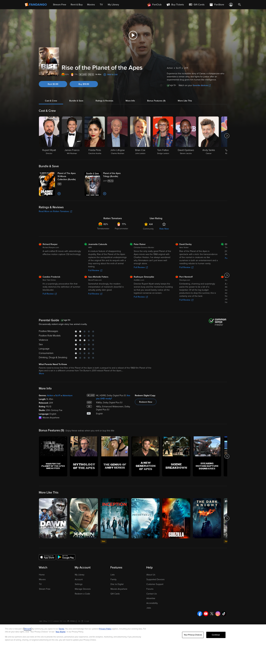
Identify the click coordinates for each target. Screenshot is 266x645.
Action (50, 395)
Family (114, 579)
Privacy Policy (105, 629)
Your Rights (60, 632)
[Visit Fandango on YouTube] (205, 613)
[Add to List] (59, 193)
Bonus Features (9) (156, 100)
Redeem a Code (82, 593)
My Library (79, 574)
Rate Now (164, 228)
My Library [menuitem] (113, 4)
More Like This (185, 100)
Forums (149, 589)
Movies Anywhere (119, 589)
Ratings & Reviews (104, 100)
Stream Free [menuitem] (59, 4)
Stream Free (44, 589)
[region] (133, 634)
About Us (150, 574)
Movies (42, 579)
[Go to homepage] (36, 4)
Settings (78, 584)
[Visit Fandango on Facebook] (199, 613)
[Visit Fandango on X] (211, 613)
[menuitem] (197, 4)
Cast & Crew (51, 100)
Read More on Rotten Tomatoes (54, 211)
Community (148, 228)
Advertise (150, 598)
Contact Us (151, 593)
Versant (27, 629)
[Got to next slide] (227, 135)
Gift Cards (115, 593)
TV (40, 584)
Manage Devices (83, 589)
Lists (113, 574)
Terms (61, 629)
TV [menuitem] (101, 4)
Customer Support (154, 584)
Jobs (148, 608)
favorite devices (200, 85)
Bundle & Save (76, 100)
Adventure (67, 395)
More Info (130, 100)
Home (42, 574)
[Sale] (114, 518)
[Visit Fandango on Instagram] (217, 613)
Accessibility (152, 603)
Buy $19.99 (84, 84)
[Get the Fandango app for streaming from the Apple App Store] (47, 557)
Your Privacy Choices (193, 635)
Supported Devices (155, 579)
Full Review (93, 270)
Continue (216, 635)
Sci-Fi (57, 395)
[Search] (240, 4)
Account (79, 579)
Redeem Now (145, 402)
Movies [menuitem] (91, 4)
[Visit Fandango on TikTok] (223, 613)
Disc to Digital (117, 584)
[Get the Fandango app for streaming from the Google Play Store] (65, 557)
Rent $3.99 (53, 84)
